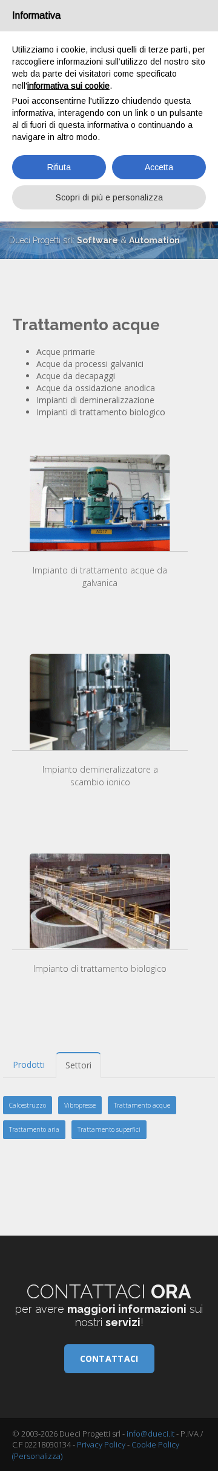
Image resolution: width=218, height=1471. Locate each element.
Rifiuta (59, 167)
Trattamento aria (34, 1129)
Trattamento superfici (109, 1129)
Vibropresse (80, 1105)
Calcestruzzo (27, 1105)
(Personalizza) (37, 1455)
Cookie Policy (155, 1444)
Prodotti (29, 1064)
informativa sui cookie (68, 86)
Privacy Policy (101, 1444)
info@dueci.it (150, 1433)
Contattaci (109, 1358)
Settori (78, 1065)
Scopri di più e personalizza (109, 197)
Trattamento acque (142, 1105)
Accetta (159, 167)
